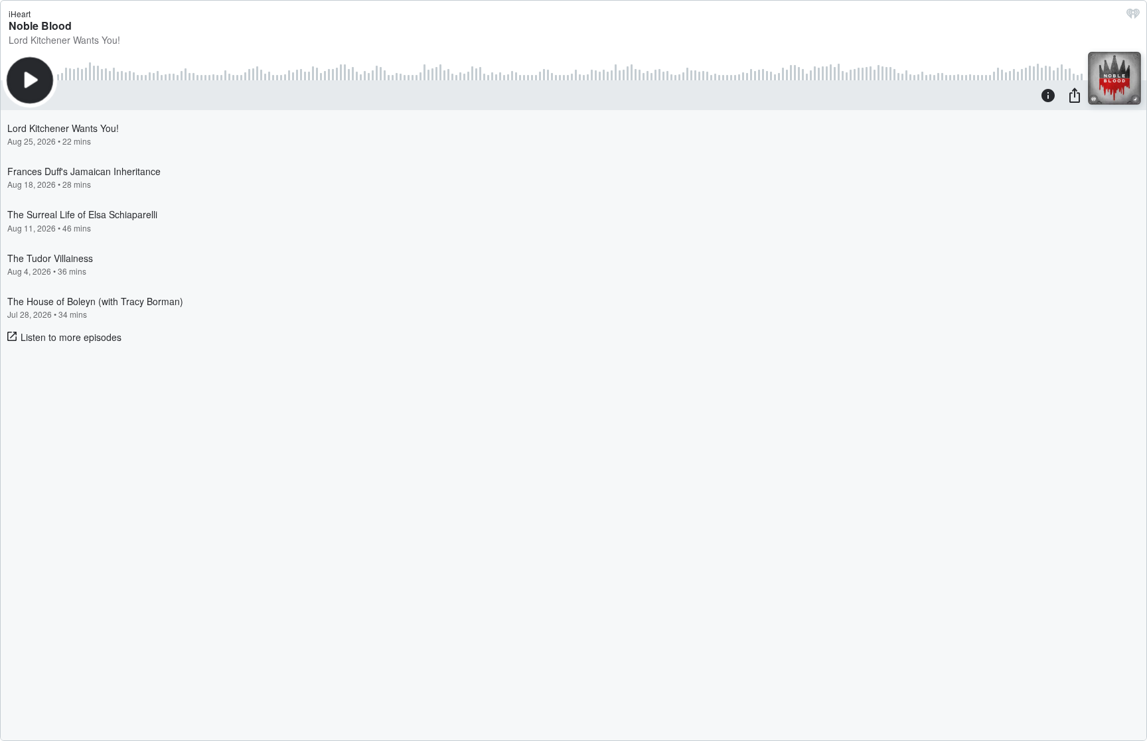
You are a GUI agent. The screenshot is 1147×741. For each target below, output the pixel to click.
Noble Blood (40, 25)
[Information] (1048, 95)
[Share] (1074, 95)
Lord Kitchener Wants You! (64, 39)
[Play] (30, 80)
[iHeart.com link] (1133, 16)
